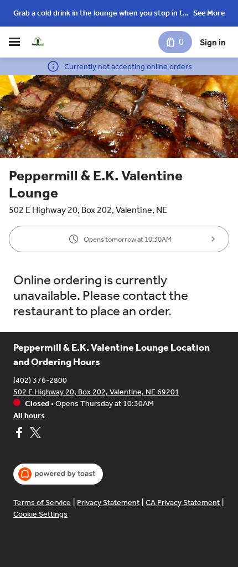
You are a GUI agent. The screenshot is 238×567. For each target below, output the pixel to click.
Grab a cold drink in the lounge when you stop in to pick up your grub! (100, 14)
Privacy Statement (108, 502)
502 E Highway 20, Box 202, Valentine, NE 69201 (96, 392)
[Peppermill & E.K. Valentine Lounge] (37, 42)
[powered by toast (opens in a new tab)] (58, 474)
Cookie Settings (40, 514)
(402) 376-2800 (40, 380)
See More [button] (209, 13)
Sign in (213, 42)
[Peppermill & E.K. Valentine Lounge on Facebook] (20, 434)
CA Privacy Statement (183, 502)
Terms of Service (42, 502)
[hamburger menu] (14, 42)
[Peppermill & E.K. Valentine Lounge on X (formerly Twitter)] (34, 434)
